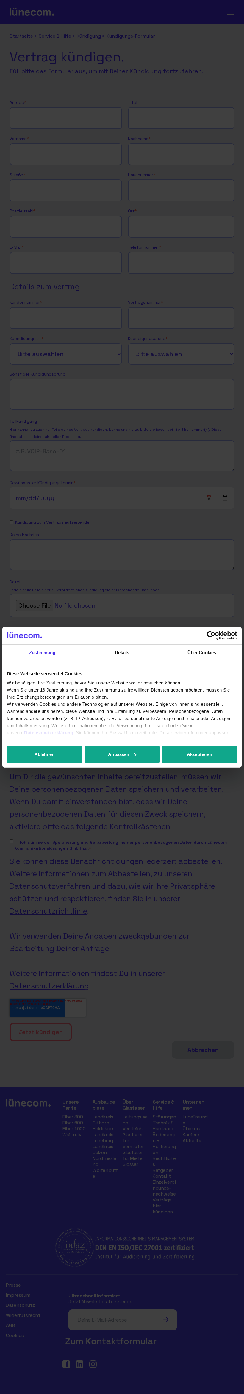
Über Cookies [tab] (201, 652)
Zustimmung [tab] (42, 652)
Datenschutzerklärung (48, 732)
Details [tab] (122, 652)
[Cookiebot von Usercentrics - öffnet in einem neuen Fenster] (211, 635)
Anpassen (118, 754)
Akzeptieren (199, 754)
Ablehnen (45, 754)
